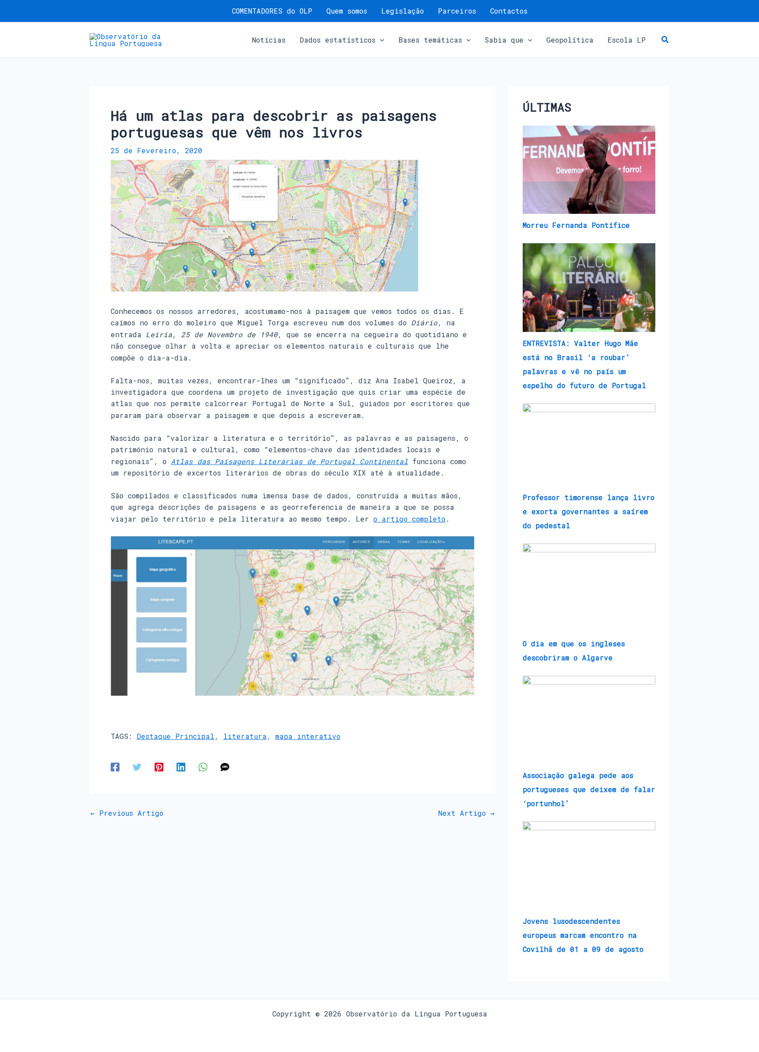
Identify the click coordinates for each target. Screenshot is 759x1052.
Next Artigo (466, 813)
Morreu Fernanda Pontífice (576, 225)
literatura (245, 736)
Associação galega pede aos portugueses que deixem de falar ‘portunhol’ (589, 789)
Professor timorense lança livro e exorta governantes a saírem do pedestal (588, 511)
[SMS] (224, 767)
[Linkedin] (181, 767)
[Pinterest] (159, 767)
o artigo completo (409, 518)
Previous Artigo (126, 813)
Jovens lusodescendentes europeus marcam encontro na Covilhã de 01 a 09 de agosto (583, 935)
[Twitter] (137, 767)
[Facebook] (115, 767)
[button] (380, 40)
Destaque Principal (175, 736)
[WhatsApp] (203, 767)
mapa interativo (307, 736)
